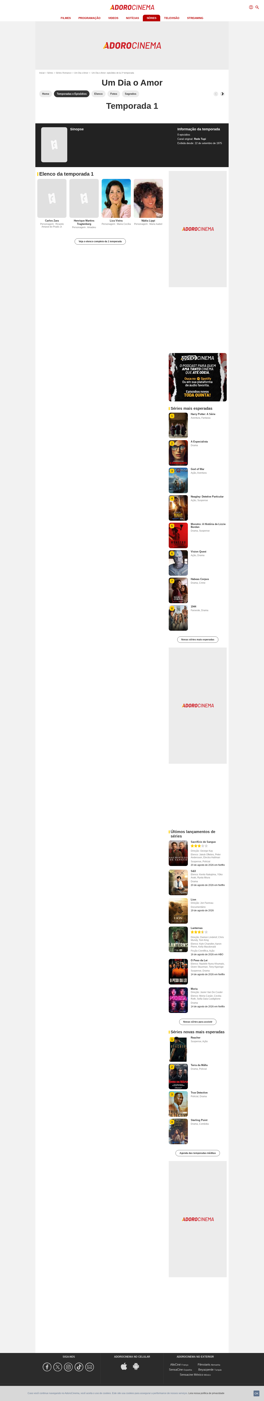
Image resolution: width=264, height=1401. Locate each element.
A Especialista (199, 441)
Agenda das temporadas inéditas (198, 1153)
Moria (194, 988)
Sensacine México (191, 1374)
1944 (193, 606)
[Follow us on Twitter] (58, 1367)
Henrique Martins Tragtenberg (84, 222)
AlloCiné (175, 1364)
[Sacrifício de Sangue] (178, 853)
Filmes (66, 18)
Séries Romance (64, 73)
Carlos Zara (52, 220)
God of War (197, 469)
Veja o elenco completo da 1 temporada (100, 241)
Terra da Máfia (199, 1065)
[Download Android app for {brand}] (138, 1366)
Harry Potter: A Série (203, 414)
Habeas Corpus (200, 579)
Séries (151, 18)
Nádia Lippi (148, 220)
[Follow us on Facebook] (48, 1367)
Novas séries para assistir (197, 1021)
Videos (113, 18)
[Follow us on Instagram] (69, 1367)
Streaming (195, 18)
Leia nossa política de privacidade (206, 1393)
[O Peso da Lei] (178, 971)
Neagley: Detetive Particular (207, 496)
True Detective (199, 1092)
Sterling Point (199, 1120)
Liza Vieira (116, 220)
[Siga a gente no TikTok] (79, 1367)
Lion (193, 899)
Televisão (171, 18)
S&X (193, 871)
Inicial (41, 73)
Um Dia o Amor (81, 73)
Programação (89, 18)
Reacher (195, 1037)
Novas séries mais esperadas (197, 639)
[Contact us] (90, 1367)
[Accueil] (132, 7)
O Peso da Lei (199, 960)
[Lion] (178, 911)
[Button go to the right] (222, 94)
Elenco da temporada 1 (66, 174)
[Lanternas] (178, 939)
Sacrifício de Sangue (203, 841)
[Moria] (178, 1000)
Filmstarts (204, 1364)
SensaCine (176, 1369)
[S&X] (178, 882)
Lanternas (197, 928)
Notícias (132, 18)
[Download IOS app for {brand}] (126, 1366)
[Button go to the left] (216, 94)
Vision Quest (198, 551)
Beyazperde (206, 1369)
